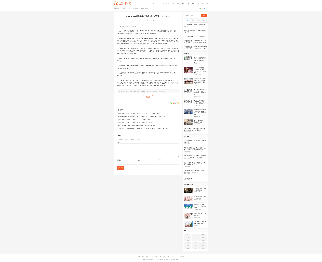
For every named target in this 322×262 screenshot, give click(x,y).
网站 (160, 160)
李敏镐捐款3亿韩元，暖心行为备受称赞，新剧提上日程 (200, 42)
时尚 (183, 3)
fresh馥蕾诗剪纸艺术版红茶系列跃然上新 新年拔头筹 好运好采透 (200, 102)
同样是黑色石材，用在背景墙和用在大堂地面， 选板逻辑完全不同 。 (137, 125)
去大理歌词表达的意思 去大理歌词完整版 (195, 36)
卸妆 (188, 234)
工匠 (188, 240)
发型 (195, 234)
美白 (203, 245)
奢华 (167, 3)
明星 (188, 3)
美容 (162, 3)
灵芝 (195, 242)
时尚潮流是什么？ (189, 178)
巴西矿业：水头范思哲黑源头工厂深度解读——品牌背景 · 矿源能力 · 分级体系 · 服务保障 (143, 128)
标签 (205, 21)
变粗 (203, 234)
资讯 (157, 3)
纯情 (203, 242)
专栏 (203, 3)
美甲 (195, 245)
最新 (192, 21)
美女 (188, 245)
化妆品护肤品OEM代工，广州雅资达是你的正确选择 (200, 206)
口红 (188, 237)
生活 (198, 3)
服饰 (193, 3)
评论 (118, 142)
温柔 (188, 242)
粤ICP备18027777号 (175, 259)
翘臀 (188, 248)
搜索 (204, 15)
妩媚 (203, 237)
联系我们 (182, 256)
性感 (203, 240)
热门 (186, 21)
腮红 (195, 248)
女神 (195, 237)
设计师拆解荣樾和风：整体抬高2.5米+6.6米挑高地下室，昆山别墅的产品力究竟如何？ (142, 116)
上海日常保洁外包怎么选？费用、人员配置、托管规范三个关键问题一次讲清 (139, 113)
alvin (143, 20)
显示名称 (119, 160)
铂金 (203, 248)
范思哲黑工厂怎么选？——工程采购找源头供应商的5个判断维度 (136, 122)
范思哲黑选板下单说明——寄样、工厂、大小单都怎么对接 (134, 119)
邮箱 (139, 160)
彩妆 (178, 3)
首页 (152, 3)
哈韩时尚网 (116, 8)
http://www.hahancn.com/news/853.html (155, 91)
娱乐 (172, 3)
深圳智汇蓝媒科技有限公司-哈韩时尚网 (155, 259)
